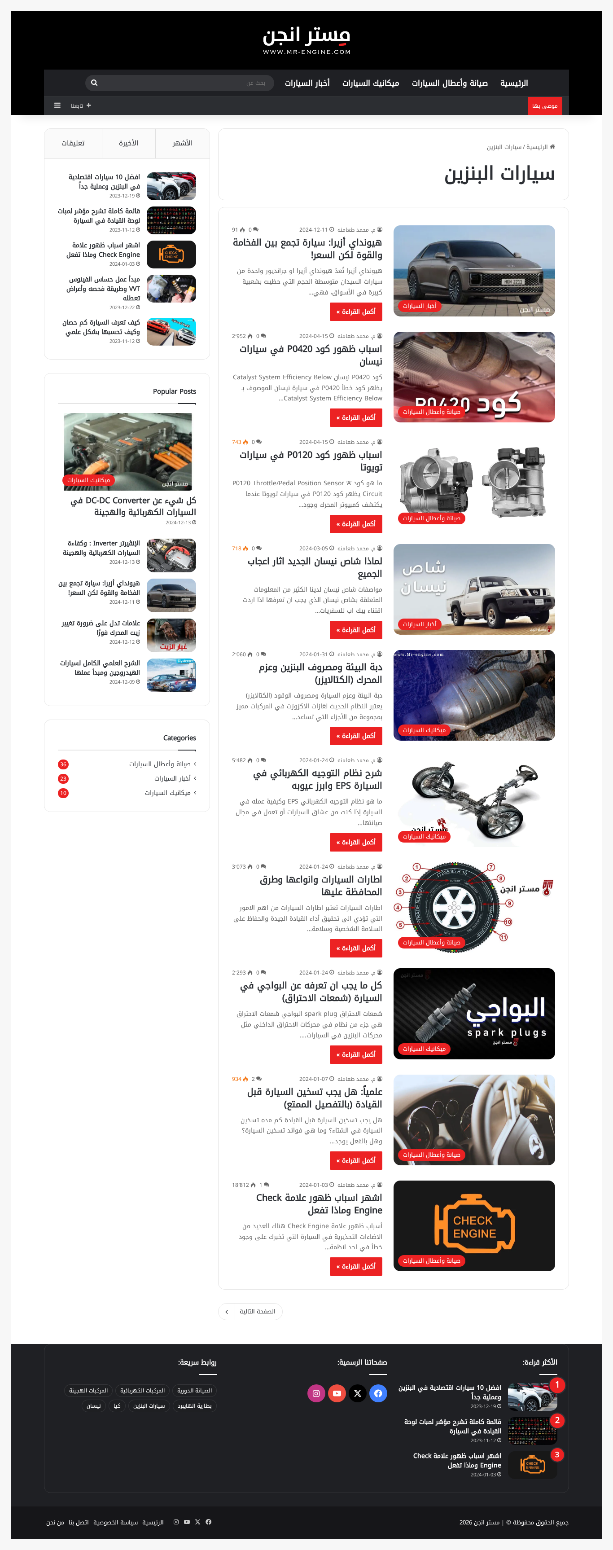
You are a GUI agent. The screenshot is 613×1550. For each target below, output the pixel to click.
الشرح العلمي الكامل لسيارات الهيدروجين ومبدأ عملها (100, 668)
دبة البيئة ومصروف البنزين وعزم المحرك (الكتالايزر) (320, 673)
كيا (117, 1406)
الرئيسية (514, 83)
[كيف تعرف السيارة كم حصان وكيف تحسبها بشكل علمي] (171, 332)
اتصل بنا (79, 1522)
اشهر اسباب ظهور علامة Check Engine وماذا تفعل (319, 1204)
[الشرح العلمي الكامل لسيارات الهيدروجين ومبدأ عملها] (171, 675)
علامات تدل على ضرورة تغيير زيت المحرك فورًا (101, 628)
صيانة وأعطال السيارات (450, 83)
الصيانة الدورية (194, 1391)
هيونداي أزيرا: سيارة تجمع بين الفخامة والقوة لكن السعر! (307, 248)
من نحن (55, 1522)
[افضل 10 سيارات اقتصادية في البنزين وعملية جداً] (171, 186)
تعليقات (73, 143)
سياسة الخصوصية (115, 1522)
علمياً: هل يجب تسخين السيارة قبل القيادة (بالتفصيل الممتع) (314, 1098)
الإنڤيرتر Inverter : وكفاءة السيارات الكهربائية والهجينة (101, 548)
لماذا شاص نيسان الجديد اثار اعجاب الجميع (315, 567)
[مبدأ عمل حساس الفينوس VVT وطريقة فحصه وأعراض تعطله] (171, 289)
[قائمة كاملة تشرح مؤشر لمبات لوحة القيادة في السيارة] (171, 220)
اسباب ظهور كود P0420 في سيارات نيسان (311, 355)
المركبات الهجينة (88, 1391)
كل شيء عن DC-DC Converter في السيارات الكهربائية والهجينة (133, 506)
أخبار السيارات (307, 83)
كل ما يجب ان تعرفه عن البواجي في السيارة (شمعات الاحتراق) (311, 991)
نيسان (94, 1406)
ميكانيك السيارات (370, 83)
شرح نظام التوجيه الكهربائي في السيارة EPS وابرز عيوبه (317, 779)
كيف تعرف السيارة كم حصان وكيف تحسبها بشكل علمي (101, 327)
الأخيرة (128, 143)
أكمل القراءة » (356, 312)
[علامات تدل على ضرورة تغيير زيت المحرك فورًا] (171, 635)
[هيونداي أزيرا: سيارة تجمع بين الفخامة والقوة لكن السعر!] (171, 595)
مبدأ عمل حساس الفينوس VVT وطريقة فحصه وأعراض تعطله (103, 288)
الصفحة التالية (258, 1311)
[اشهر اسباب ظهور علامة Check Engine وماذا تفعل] (171, 254)
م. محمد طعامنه (356, 230)
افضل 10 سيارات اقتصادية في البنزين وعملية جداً (104, 182)
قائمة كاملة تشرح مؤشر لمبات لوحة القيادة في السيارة (99, 216)
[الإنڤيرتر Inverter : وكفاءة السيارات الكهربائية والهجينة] (171, 555)
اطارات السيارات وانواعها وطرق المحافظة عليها (321, 885)
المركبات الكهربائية (142, 1391)
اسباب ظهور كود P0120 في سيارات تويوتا (311, 461)
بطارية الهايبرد (195, 1406)
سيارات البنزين (149, 1406)
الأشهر (183, 143)
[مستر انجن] (306, 40)
